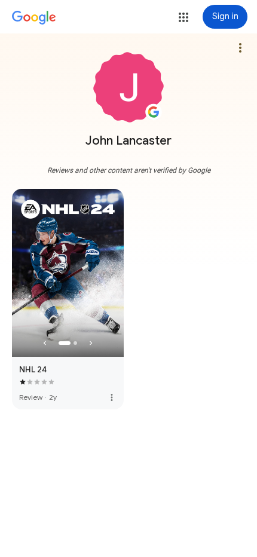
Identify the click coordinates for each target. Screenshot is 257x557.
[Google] (34, 18)
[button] (183, 17)
